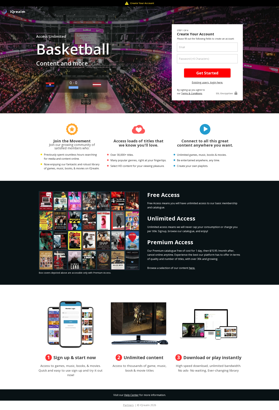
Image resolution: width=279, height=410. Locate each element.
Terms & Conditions (191, 93)
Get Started (207, 73)
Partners (128, 405)
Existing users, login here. (207, 82)
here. (192, 268)
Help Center (131, 395)
